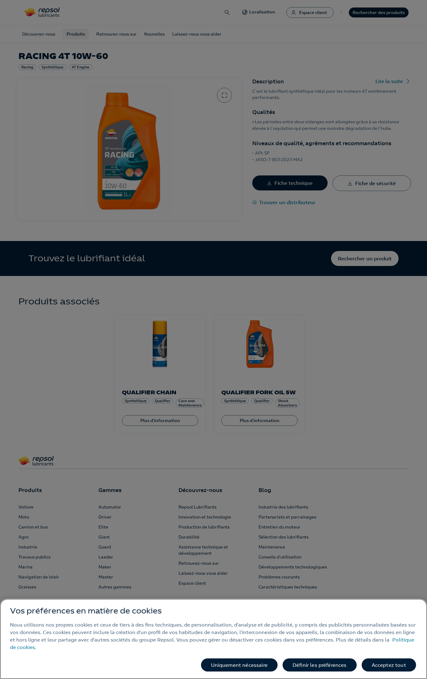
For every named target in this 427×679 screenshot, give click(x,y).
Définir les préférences (320, 665)
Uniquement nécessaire (239, 665)
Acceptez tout (389, 665)
